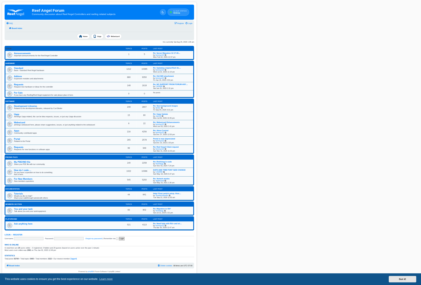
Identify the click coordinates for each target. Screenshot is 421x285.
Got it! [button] (402, 279)
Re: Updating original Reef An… (167, 68)
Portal (17, 139)
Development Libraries (25, 106)
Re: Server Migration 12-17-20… (166, 53)
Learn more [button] (106, 279)
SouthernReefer (162, 195)
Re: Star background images (165, 106)
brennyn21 (160, 55)
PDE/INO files (11, 157)
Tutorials (18, 193)
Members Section (13, 204)
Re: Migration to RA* (162, 209)
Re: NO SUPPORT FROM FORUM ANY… (170, 84)
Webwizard (19, 122)
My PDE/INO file (22, 162)
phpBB (90, 271)
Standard (18, 68)
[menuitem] (9, 23)
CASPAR (159, 86)
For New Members (23, 179)
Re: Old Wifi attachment (163, 76)
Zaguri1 (73, 259)
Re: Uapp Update (160, 114)
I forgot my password (93, 238)
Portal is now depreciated (164, 139)
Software (10, 101)
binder (158, 108)
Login (8, 235)
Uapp (16, 114)
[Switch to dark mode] (163, 12)
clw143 (158, 116)
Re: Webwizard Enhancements (166, 122)
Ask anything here (23, 224)
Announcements (22, 53)
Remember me (110, 238)
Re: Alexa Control (160, 130)
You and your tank (23, 209)
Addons (18, 76)
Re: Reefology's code (162, 162)
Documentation (12, 189)
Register (17, 235)
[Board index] (18, 12)
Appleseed (160, 181)
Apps (16, 131)
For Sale (18, 93)
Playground (11, 219)
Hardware (10, 63)
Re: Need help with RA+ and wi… (167, 224)
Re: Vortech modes (161, 179)
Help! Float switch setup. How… (167, 193)
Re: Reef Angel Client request (166, 147)
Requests (18, 84)
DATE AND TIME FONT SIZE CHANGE (169, 170)
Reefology (160, 164)
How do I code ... (22, 170)
